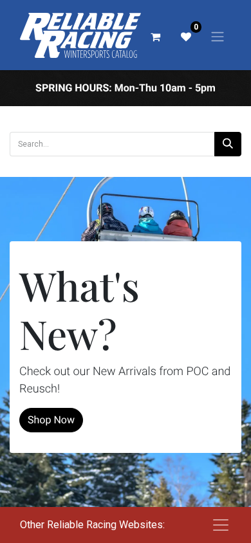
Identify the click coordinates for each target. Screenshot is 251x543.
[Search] (227, 144)
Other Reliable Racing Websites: (92, 525)
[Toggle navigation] (217, 36)
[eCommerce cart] (155, 37)
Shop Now (51, 420)
